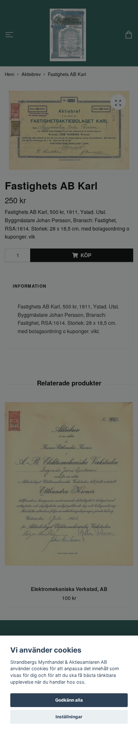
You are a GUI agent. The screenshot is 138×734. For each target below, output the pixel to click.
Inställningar (69, 716)
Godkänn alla (69, 700)
